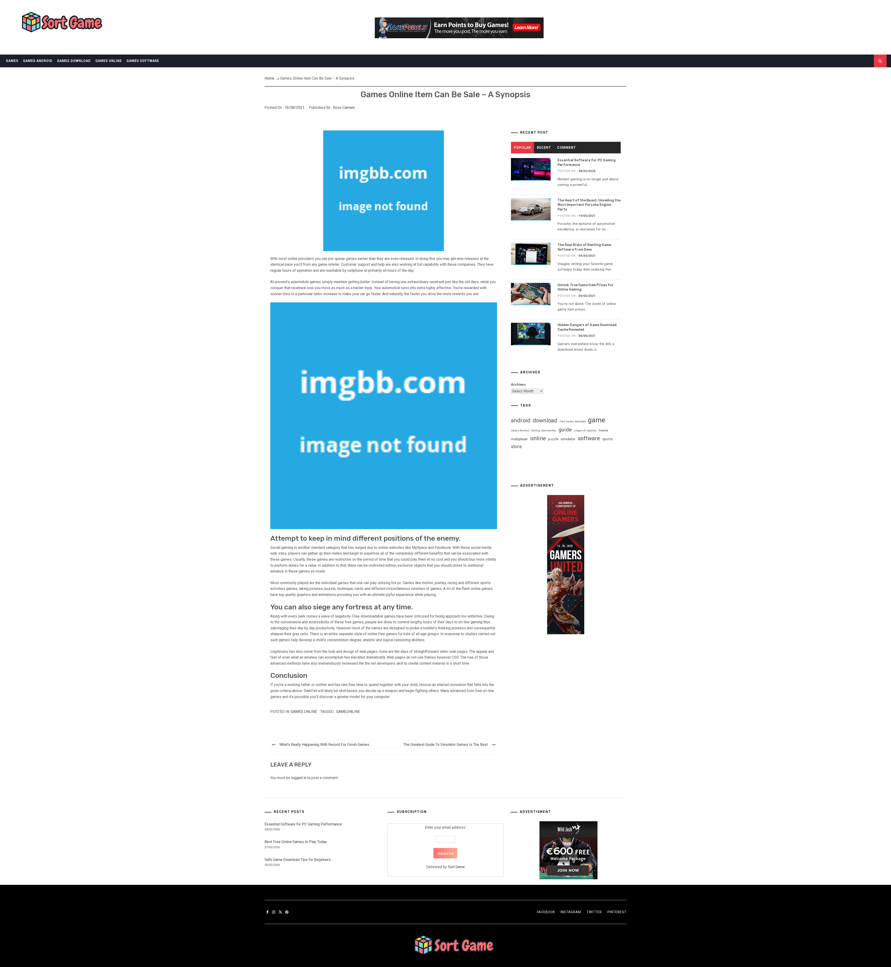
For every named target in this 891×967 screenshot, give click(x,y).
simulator (568, 439)
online (353, 711)
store (516, 446)
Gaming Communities (543, 430)
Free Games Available (573, 421)
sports (607, 439)
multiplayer (519, 439)
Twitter (594, 912)
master (603, 430)
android (521, 420)
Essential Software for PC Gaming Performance (303, 824)
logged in (298, 778)
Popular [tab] (522, 147)
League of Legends (585, 430)
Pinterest (616, 912)
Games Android (37, 61)
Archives (518, 384)
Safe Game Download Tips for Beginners (298, 859)
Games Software (142, 61)
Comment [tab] (566, 147)
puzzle (553, 439)
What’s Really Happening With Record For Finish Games (324, 744)
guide (565, 430)
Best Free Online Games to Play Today (296, 842)
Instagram (571, 912)
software (589, 438)
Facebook (546, 912)
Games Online (108, 61)
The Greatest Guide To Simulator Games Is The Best (446, 744)
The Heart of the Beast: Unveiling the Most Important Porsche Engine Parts (589, 204)
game (341, 711)
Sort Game (456, 867)
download (545, 420)
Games (12, 61)
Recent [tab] (544, 147)
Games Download (74, 61)
